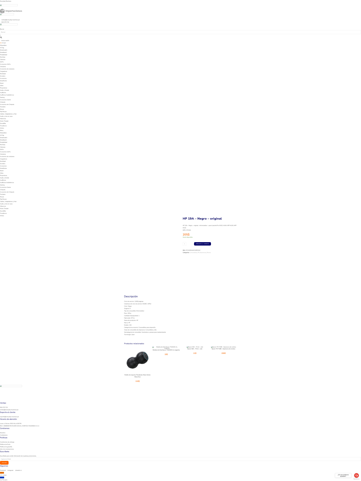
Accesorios (3, 78)
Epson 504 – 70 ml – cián (194, 349)
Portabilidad (3, 55)
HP (198, 252)
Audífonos (3, 92)
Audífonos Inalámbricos (7, 95)
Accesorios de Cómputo (7, 104)
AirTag (2, 48)
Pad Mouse (3, 111)
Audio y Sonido (4, 90)
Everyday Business (5, 1)
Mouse (2, 109)
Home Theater (4, 121)
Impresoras (203, 252)
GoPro (2, 62)
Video (1, 85)
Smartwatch (3, 50)
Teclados (2, 107)
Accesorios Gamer (5, 100)
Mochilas (2, 57)
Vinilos (2, 128)
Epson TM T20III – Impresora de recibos (223, 349)
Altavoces (3, 119)
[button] (180, 130)
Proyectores (3, 88)
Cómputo (2, 102)
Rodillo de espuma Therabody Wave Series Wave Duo (138, 376)
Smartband (3, 52)
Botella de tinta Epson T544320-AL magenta (166, 350)
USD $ (3, 474)
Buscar (2, 29)
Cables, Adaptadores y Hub (8, 114)
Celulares (3, 66)
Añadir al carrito (202, 244)
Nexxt (1, 83)
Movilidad (3, 74)
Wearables (3, 45)
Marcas (209, 252)
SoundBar (3, 123)
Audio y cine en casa (6, 116)
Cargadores (3, 71)
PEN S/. (3, 479)
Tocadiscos (3, 126)
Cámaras (2, 59)
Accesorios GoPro (5, 64)
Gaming (2, 97)
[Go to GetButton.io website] (356, 479)
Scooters (2, 76)
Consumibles (193, 252)
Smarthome (3, 81)
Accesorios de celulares (7, 69)
